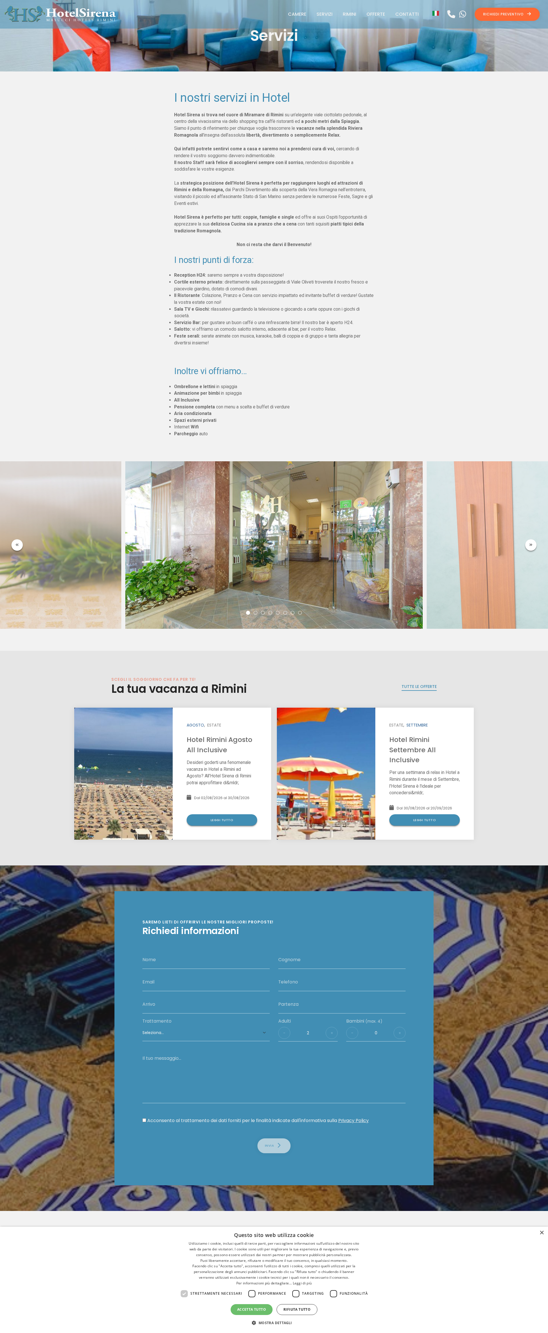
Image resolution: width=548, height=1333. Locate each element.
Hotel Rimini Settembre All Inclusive (412, 750)
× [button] (541, 1233)
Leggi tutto (222, 820)
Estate (214, 725)
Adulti (284, 1021)
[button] (248, 613)
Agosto (195, 725)
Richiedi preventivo (504, 14)
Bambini (364, 1021)
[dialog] (274, 1280)
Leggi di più (302, 1283)
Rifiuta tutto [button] (297, 1309)
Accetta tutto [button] (251, 1309)
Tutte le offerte (419, 686)
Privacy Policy (353, 1120)
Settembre (417, 725)
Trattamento (157, 1021)
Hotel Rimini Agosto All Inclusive (219, 744)
